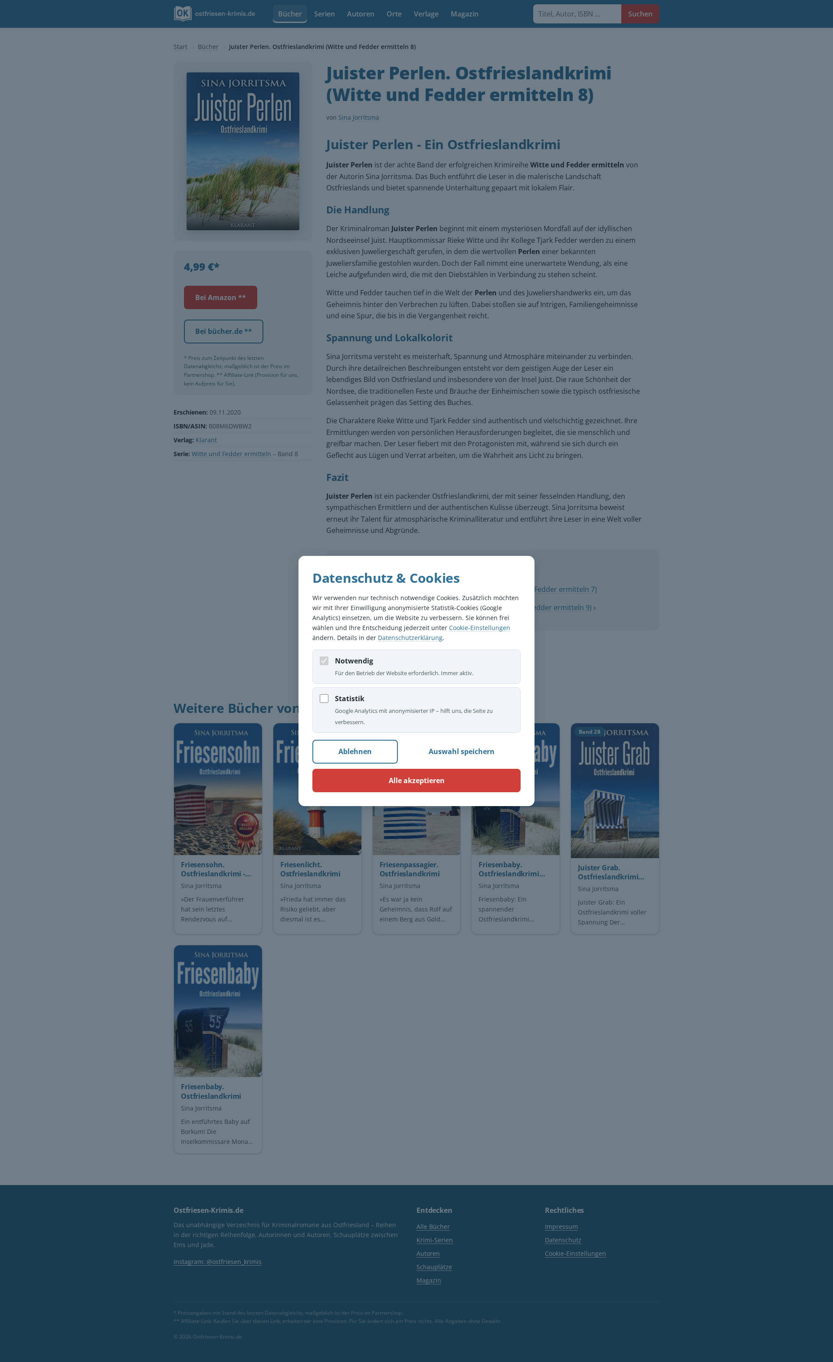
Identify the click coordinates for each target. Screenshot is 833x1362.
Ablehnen (355, 751)
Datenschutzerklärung (410, 638)
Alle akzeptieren (417, 780)
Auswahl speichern (462, 751)
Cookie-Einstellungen (479, 628)
